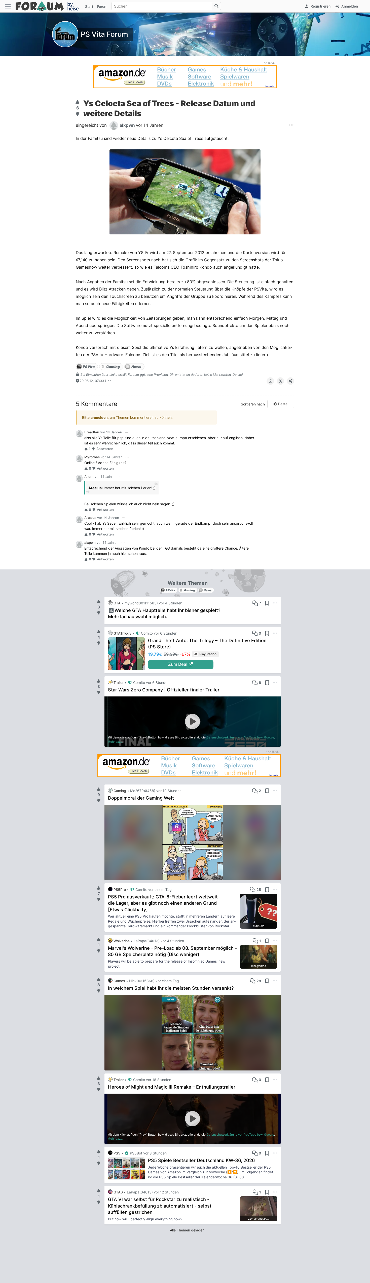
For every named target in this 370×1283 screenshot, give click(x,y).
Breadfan (91, 432)
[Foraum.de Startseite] (49, 6)
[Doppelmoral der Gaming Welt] (192, 842)
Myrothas (92, 457)
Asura (89, 477)
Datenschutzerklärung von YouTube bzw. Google (240, 737)
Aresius (90, 518)
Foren (101, 6)
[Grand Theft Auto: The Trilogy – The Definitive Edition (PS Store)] (128, 653)
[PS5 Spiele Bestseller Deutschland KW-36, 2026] (128, 1168)
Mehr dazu (114, 741)
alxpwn (90, 543)
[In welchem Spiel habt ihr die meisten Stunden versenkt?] (192, 1032)
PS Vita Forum (104, 34)
